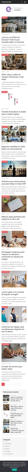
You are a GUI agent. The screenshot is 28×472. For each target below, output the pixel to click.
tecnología (7, 451)
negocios (7, 446)
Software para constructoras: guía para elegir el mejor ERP (17, 430)
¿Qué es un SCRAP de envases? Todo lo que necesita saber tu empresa (13, 39)
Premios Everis (6, 2)
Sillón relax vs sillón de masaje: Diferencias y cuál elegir (12, 77)
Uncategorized (9, 453)
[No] (26, 466)
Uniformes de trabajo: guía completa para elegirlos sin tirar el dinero (13, 329)
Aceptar (14, 469)
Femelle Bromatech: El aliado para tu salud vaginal (16, 415)
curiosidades (8, 443)
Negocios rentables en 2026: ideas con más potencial (16, 423)
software (7, 448)
